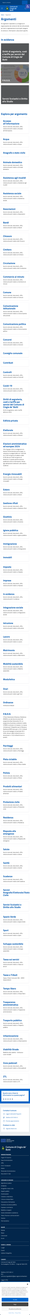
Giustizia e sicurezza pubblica (9, 1205)
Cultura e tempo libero (7, 1199)
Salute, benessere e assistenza (9, 1213)
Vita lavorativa (5, 1221)
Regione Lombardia (6, 2)
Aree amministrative (6, 1160)
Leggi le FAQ (4, 1280)
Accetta (15, 1300)
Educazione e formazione (8, 1202)
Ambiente (3, 1186)
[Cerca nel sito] (26, 8)
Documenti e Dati (6, 1174)
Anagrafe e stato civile (7, 1188)
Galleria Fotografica (6, 1253)
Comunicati (4, 1235)
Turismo (3, 1218)
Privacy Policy (18, 1313)
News (2, 1233)
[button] (28, 6)
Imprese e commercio (7, 1207)
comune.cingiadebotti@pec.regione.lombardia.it (14, 1276)
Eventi (3, 1250)
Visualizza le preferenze (15, 1309)
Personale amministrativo (8, 1171)
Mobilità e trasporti (6, 1210)
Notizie (3, 1230)
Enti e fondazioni (6, 1166)
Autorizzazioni (5, 1194)
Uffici (2, 1163)
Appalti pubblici (5, 1191)
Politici (3, 1168)
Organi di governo (6, 1157)
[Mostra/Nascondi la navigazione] (2, 8)
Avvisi (2, 1238)
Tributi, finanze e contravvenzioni (10, 1215)
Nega (15, 1304)
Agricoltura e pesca (6, 1183)
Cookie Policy (11, 1313)
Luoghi (3, 1248)
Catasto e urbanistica (7, 1196)
